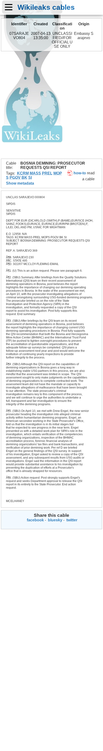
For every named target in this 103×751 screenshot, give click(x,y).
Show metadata (20, 183)
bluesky (54, 520)
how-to (79, 173)
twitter (71, 520)
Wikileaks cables (46, 7)
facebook (35, 520)
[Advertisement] (51, 105)
